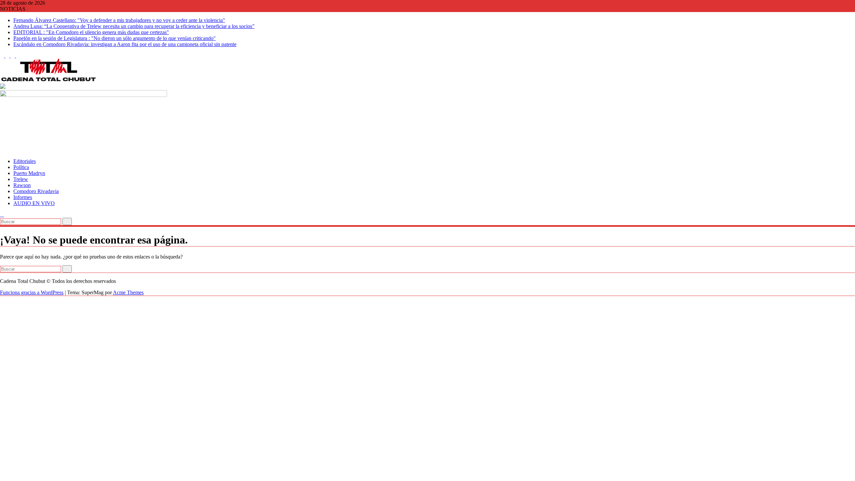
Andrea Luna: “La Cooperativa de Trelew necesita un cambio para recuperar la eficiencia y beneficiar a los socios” (133, 26)
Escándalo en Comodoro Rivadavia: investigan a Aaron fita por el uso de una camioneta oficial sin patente (124, 44)
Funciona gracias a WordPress (31, 292)
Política (21, 167)
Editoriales (24, 161)
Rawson (22, 185)
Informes (22, 197)
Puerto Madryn (29, 173)
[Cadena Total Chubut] (2, 150)
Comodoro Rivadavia (36, 191)
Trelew (20, 179)
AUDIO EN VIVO (34, 203)
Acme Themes (128, 292)
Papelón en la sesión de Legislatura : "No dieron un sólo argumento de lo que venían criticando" (114, 38)
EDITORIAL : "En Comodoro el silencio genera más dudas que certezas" (91, 32)
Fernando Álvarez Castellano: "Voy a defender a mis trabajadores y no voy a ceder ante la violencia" (119, 20)
